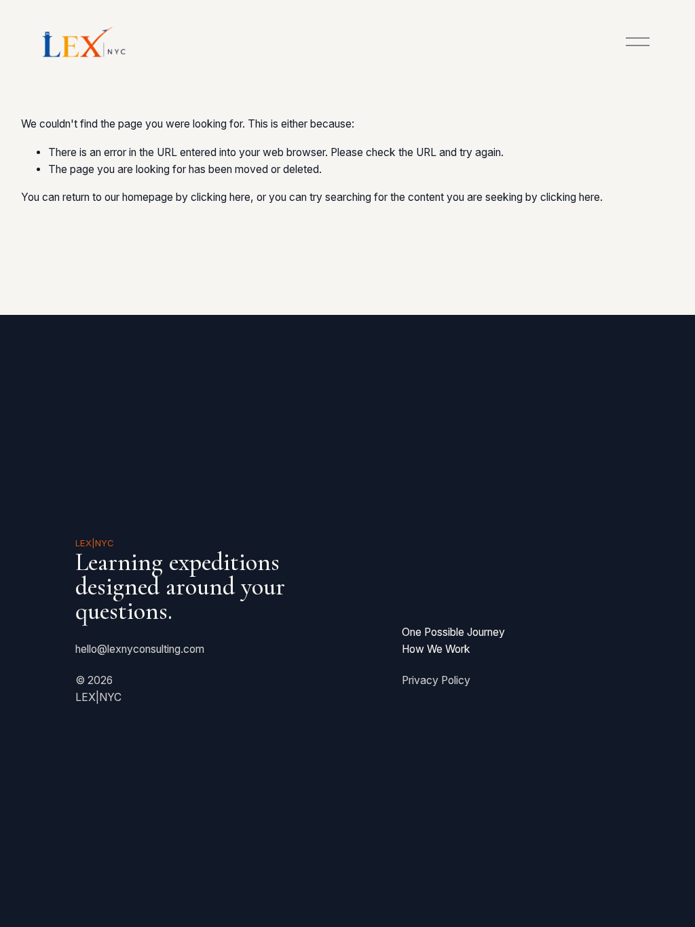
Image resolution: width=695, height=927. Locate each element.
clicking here (220, 197)
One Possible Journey (453, 632)
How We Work (436, 649)
